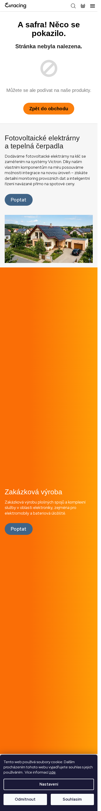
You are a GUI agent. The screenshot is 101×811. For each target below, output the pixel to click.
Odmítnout (25, 799)
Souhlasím (72, 799)
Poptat (19, 200)
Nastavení (48, 784)
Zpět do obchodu (48, 108)
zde (52, 772)
